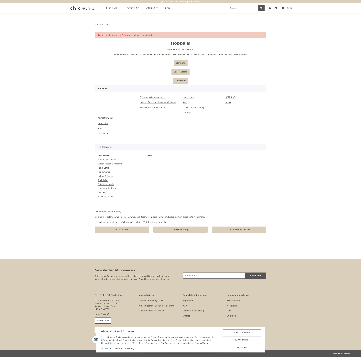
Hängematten (104, 172)
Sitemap (187, 112)
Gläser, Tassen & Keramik (110, 163)
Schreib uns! (103, 320)
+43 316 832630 (170, 1)
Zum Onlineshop (180, 229)
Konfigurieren (242, 340)
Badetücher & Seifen (107, 159)
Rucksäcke (102, 180)
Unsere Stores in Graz (239, 229)
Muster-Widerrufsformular (153, 107)
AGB (185, 102)
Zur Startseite (121, 229)
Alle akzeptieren (242, 332)
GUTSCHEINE (147, 155)
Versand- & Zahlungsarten (152, 97)
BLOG (167, 8)
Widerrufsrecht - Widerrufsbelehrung (158, 102)
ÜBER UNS (230, 97)
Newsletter (103, 123)
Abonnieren (255, 275)
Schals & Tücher (105, 196)
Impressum (106, 348)
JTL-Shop (346, 353)
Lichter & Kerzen (105, 176)
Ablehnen (242, 347)
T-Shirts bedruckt (106, 184)
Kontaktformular (105, 118)
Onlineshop (180, 80)
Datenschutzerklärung (124, 348)
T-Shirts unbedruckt (107, 188)
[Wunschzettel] (276, 8)
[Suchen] (261, 8)
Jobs (100, 128)
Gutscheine (103, 133)
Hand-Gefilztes (105, 167)
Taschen (102, 192)
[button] (270, 8)
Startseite (180, 62)
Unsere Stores (180, 71)
